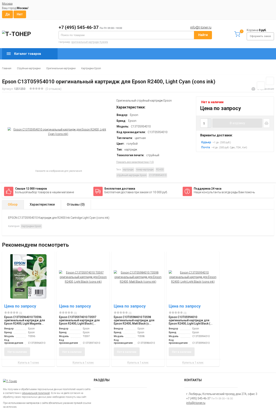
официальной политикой (36, 393)
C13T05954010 (157, 175)
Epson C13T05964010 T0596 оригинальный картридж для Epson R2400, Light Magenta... (24, 320)
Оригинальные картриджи (61, 68)
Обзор (13, 204)
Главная (6, 68)
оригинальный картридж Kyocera (89, 42)
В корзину (237, 123)
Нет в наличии (17, 351)
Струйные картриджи (29, 68)
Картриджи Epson (91, 68)
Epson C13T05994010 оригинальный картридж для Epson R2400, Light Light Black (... (191, 320)
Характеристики (42, 204)
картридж (128, 169)
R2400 (159, 169)
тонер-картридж (145, 169)
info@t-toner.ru (200, 27)
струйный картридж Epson (131, 175)
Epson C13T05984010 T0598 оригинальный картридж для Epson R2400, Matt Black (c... (134, 320)
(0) (20, 313)
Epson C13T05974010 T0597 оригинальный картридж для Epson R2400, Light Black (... (79, 320)
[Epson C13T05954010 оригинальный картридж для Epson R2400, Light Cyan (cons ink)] (58, 131)
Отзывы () (76, 204)
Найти (203, 35)
